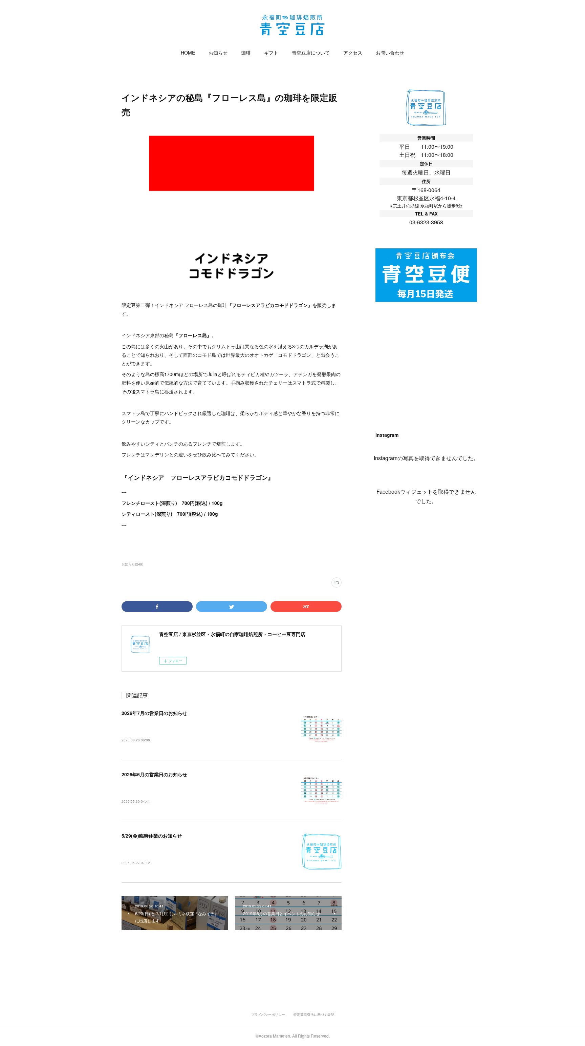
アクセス (352, 52)
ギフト (271, 52)
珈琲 (246, 52)
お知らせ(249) (132, 564)
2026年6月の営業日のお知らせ (154, 774)
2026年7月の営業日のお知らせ (154, 713)
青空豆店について (311, 52)
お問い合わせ (390, 52)
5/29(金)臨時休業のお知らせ (152, 835)
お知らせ (218, 52)
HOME (188, 52)
